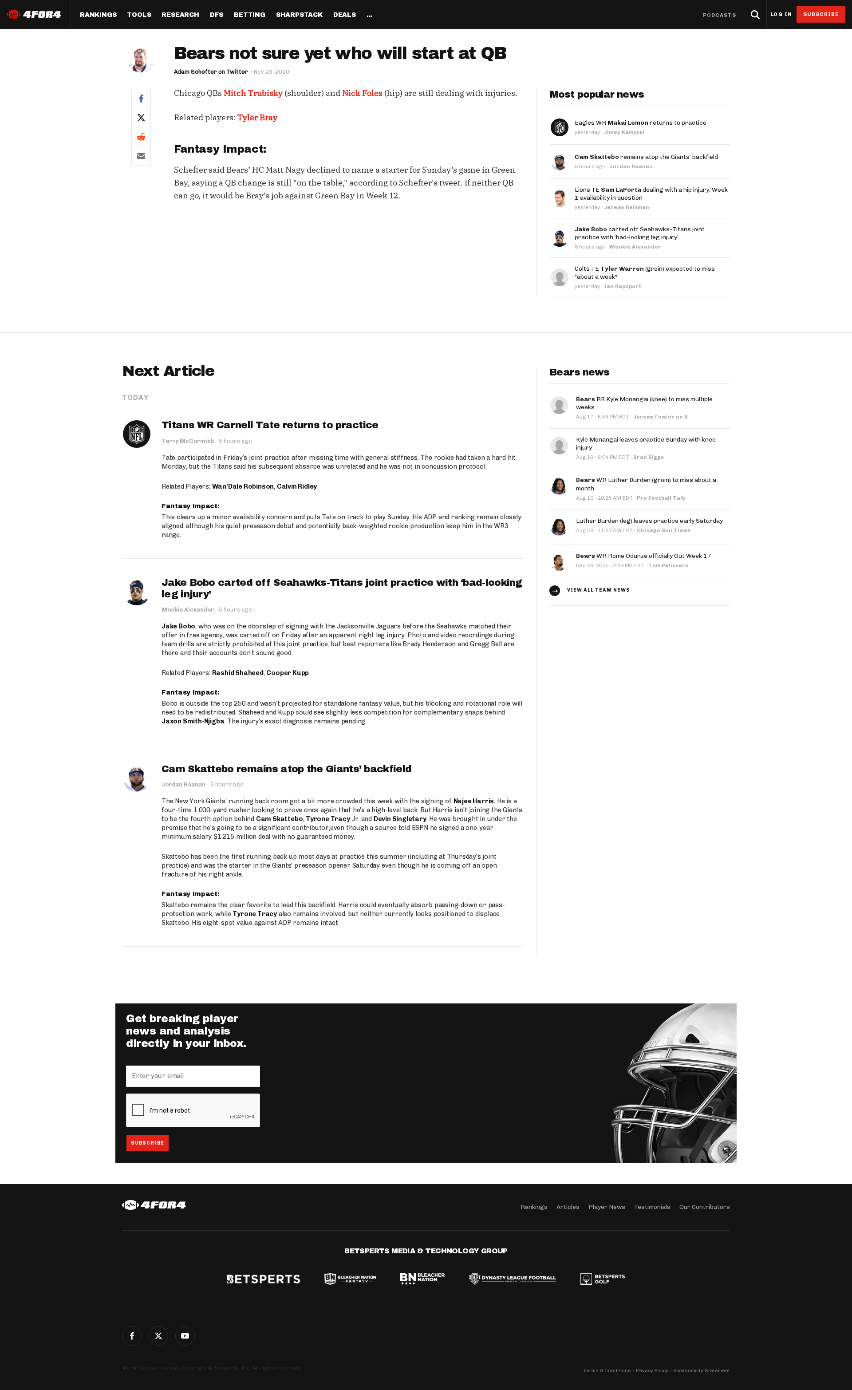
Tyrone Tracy (328, 819)
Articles (568, 1207)
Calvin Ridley (297, 486)
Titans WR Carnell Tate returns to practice (270, 425)
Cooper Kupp (287, 673)
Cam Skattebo (279, 819)
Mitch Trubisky (253, 93)
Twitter (158, 1336)
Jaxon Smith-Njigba (193, 721)
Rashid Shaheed (238, 673)
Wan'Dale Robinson (243, 486)
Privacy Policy (652, 1371)
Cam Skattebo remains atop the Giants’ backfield (286, 769)
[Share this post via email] (141, 156)
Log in (781, 14)
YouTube (185, 1336)
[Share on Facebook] (141, 98)
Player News (606, 1207)
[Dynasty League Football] (512, 1280)
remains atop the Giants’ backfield (646, 157)
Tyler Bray (257, 117)
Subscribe (821, 14)
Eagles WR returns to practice (640, 122)
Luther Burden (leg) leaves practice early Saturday (649, 521)
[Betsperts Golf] (602, 1280)
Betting (249, 15)
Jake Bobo (178, 626)
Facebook (132, 1336)
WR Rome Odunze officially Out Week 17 (643, 556)
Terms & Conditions (607, 1371)
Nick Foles (362, 93)
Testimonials (652, 1207)
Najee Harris (474, 801)
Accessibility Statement (701, 1371)
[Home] (154, 1205)
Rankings (98, 15)
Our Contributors (704, 1207)
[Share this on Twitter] (141, 117)
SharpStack (299, 15)
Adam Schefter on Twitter (211, 71)
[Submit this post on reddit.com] (141, 136)
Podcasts (720, 15)
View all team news (598, 590)
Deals (344, 15)
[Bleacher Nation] (422, 1280)
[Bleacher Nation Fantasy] (350, 1280)
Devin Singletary (400, 819)
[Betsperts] (263, 1280)
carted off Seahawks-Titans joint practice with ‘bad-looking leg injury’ (640, 233)
